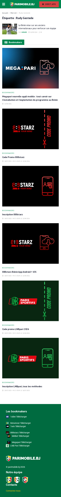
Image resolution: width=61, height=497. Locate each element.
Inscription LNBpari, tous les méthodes (22, 386)
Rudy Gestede (24, 13)
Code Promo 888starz (13, 157)
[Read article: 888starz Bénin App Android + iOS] (30, 243)
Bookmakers (8, 92)
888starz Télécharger (20, 432)
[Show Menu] (3, 4)
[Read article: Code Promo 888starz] (30, 129)
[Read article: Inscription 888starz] (30, 186)
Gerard (24, 32)
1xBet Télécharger (18, 416)
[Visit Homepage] (22, 4)
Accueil (5, 13)
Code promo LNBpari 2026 (15, 329)
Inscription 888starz (12, 214)
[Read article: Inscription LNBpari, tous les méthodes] (30, 358)
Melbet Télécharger (20, 436)
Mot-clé (14, 13)
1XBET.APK (50, 4)
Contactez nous (13, 491)
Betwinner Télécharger (20, 423)
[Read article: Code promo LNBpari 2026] (30, 301)
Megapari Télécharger (22, 442)
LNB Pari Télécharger (20, 445)
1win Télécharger (18, 426)
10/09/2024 (33, 32)
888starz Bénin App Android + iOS (19, 271)
